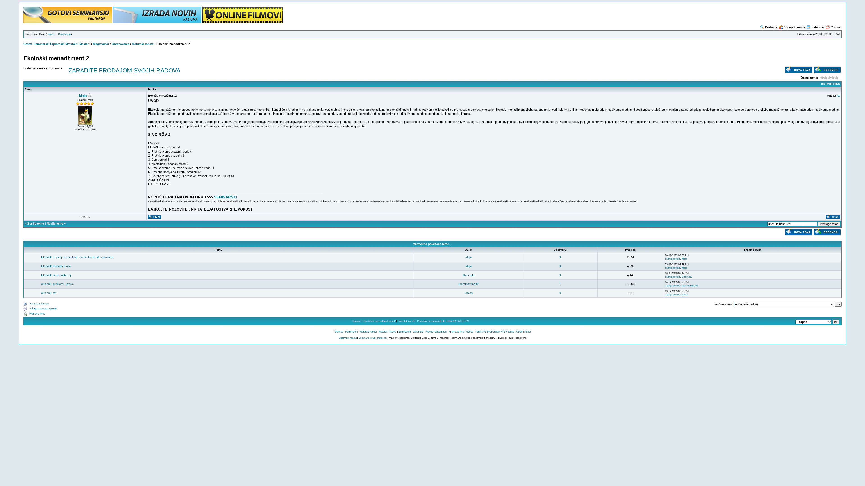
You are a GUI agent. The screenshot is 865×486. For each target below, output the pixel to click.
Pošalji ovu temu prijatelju (43, 308)
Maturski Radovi (387, 331)
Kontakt (356, 321)
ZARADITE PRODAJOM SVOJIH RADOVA (124, 70)
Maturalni (71, 44)
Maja (83, 96)
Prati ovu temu (37, 313)
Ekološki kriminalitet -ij (56, 275)
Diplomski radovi (348, 337)
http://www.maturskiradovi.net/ (379, 321)
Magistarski (101, 44)
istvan (469, 293)
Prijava (50, 34)
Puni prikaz (833, 83)
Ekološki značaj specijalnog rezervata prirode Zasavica (77, 257)
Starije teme (35, 223)
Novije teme (55, 223)
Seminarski (41, 44)
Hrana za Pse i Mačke (461, 331)
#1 (838, 95)
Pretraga (771, 27)
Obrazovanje (120, 44)
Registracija (64, 34)
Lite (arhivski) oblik (451, 321)
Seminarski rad (367, 337)
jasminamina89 (468, 284)
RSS (466, 321)
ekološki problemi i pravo (57, 284)
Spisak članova (794, 27)
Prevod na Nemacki (436, 331)
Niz (823, 83)
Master (84, 44)
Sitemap (338, 331)
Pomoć (836, 27)
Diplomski (57, 44)
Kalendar (818, 27)
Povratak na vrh (406, 321)
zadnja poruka (673, 258)
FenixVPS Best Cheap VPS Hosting (494, 331)
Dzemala (468, 275)
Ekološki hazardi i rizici (56, 266)
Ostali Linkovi (523, 331)
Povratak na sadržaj (428, 321)
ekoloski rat (48, 293)
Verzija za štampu (39, 303)
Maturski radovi (143, 44)
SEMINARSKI (225, 197)
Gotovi (28, 44)
